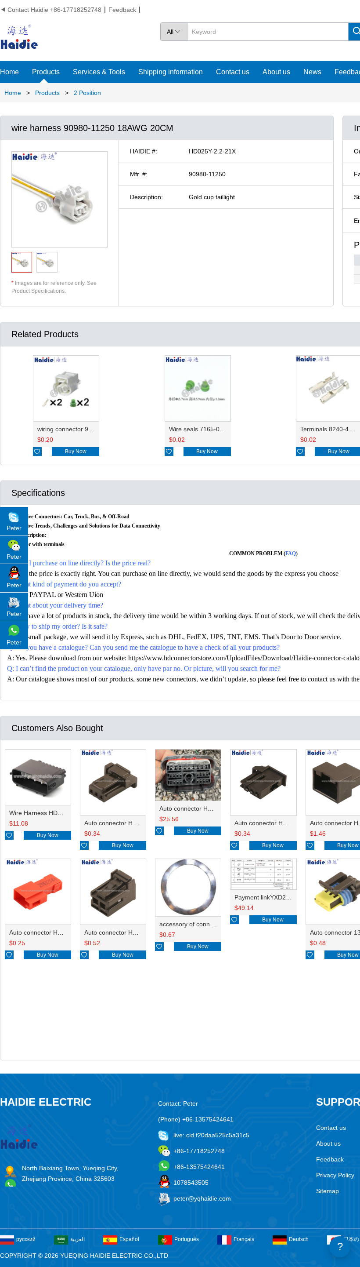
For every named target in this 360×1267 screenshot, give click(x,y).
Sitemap (327, 1190)
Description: (146, 196)
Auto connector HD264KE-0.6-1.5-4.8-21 (216, 808)
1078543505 (191, 1182)
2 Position (87, 92)
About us (276, 72)
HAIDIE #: (143, 151)
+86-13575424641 (199, 1166)
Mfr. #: (139, 174)
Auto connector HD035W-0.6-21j (279, 822)
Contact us (232, 72)
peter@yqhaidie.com (202, 1198)
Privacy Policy (335, 1175)
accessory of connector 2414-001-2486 (214, 924)
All (174, 31)
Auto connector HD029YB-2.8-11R (56, 932)
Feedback (122, 9)
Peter (14, 528)
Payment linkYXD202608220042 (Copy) (289, 897)
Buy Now (75, 451)
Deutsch (299, 1239)
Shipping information (170, 72)
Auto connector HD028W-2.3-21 (128, 932)
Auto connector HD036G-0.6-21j (129, 822)
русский (26, 1239)
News (312, 72)
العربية (77, 1239)
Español (129, 1239)
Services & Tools (99, 72)
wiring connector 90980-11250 (79, 429)
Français (244, 1239)
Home (9, 72)
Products (46, 72)
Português (186, 1239)
